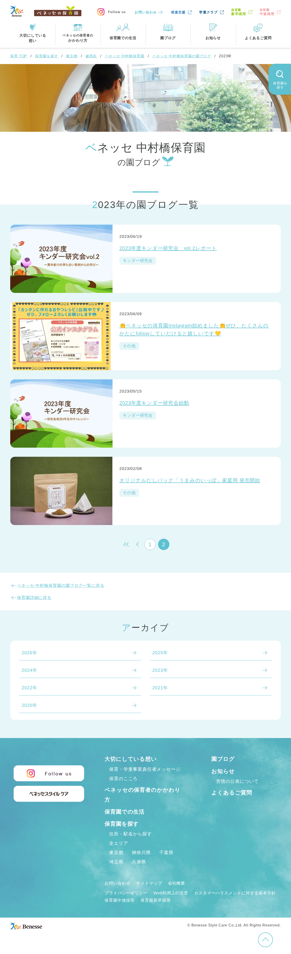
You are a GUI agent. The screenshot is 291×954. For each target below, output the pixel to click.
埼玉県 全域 (69, 190)
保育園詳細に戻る (34, 597)
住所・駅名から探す (130, 833)
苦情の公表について (237, 781)
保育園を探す (46, 56)
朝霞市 (111, 190)
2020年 (29, 705)
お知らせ (223, 771)
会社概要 (176, 883)
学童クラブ (208, 12)
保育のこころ (123, 778)
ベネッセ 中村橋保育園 (124, 56)
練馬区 (91, 56)
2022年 (29, 687)
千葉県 (166, 852)
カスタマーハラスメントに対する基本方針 (235, 893)
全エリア (118, 843)
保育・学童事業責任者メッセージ (145, 769)
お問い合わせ (146, 12)
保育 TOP (18, 56)
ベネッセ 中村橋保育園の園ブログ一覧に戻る (60, 585)
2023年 (160, 670)
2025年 (160, 652)
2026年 (29, 652)
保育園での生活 (125, 812)
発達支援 (178, 12)
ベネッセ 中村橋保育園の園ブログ (181, 56)
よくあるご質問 (231, 792)
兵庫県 (139, 861)
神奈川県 (141, 852)
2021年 (160, 687)
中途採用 (267, 12)
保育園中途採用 (120, 900)
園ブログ (223, 759)
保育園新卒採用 (155, 900)
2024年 (29, 670)
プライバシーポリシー (126, 893)
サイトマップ (149, 883)
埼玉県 (116, 861)
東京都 (72, 56)
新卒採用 (238, 12)
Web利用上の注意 (170, 893)
